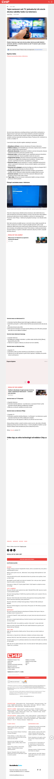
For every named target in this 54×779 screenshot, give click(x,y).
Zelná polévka (11, 711)
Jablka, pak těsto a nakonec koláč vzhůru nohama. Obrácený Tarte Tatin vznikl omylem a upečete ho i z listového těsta (37, 733)
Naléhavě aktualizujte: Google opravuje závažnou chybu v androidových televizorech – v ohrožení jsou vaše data (21, 391)
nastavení (15, 541)
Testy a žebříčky (11, 588)
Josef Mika (9, 14)
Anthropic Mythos (11, 718)
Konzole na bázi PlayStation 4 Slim (31, 718)
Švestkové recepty (37, 711)
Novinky (9, 567)
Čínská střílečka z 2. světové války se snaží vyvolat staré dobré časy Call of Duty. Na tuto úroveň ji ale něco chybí (17, 737)
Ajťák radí (39, 704)
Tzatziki (16, 711)
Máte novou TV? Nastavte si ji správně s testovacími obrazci (18, 238)
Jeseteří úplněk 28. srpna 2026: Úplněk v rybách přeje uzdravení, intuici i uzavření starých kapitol (36, 755)
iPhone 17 (10, 719)
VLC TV (14, 719)
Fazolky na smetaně (29, 708)
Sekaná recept (22, 711)
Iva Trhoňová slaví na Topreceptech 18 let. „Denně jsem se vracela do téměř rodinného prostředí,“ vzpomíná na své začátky (36, 744)
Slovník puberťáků (30, 703)
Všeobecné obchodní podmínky (15, 664)
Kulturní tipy (33, 704)
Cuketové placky (42, 710)
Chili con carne (20, 710)
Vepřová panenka (20, 708)
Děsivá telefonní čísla (20, 703)
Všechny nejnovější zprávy (27, 559)
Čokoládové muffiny (39, 708)
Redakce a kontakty (30, 659)
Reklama (10, 663)
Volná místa (10, 661)
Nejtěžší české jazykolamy (16, 704)
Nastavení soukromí (12, 666)
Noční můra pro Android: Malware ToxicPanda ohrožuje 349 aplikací (17, 732)
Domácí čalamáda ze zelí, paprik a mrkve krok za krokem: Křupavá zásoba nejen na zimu (37, 739)
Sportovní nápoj (27, 710)
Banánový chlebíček (12, 710)
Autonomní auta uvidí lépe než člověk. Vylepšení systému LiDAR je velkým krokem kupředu (17, 743)
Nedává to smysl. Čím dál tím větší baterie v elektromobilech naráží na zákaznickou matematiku (17, 728)
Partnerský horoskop (39, 703)
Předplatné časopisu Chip (14, 659)
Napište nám (23, 546)
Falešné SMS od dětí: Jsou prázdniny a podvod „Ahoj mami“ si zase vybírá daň (25, 623)
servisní (21, 541)
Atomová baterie (19, 718)
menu (25, 541)
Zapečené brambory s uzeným (18, 713)
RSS (26, 664)
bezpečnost (10, 609)
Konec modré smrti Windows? (30, 717)
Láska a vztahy (26, 704)
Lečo (31, 711)
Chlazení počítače (21, 715)
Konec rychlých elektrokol (31, 715)
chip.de (12, 430)
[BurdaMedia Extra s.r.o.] (15, 655)
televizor (9, 541)
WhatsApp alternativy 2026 (29, 706)
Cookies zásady (11, 669)
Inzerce (27, 663)
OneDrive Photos (19, 717)
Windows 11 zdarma (41, 717)
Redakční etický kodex (31, 661)
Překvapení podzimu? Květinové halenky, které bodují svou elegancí (36, 750)
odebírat (27, 677)
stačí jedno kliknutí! (38, 49)
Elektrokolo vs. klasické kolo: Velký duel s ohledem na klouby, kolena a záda (25, 635)
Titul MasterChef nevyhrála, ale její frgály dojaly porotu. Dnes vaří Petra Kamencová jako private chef (36, 728)
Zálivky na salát (35, 710)
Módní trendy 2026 (19, 706)
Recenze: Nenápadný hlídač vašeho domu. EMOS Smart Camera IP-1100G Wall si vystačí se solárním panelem (17, 753)
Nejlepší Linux (30, 719)
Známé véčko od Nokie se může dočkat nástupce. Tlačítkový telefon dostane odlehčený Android (16, 748)
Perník (28, 711)
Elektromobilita (42, 718)
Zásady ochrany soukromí (13, 667)
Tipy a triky (12, 6)
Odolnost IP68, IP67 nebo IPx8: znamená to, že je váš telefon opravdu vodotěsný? (26, 637)
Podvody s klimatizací (21, 719)
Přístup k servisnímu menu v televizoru (17, 56)
